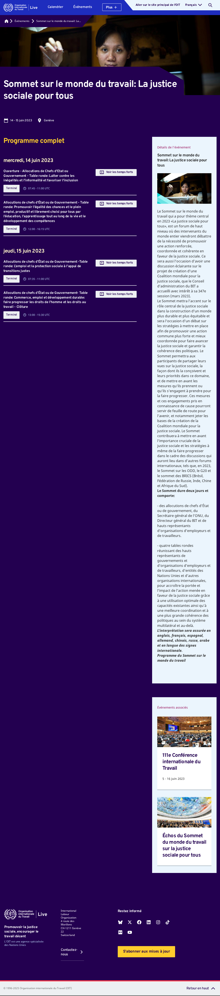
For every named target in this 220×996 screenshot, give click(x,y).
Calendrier (55, 7)
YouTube (129, 932)
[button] (20, 7)
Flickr (120, 932)
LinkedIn (148, 922)
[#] (6, 21)
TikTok (167, 922)
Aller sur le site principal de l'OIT (158, 5)
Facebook (139, 922)
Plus (109, 7)
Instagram (158, 922)
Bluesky (120, 922)
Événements (82, 7)
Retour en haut (197, 988)
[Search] (210, 5)
